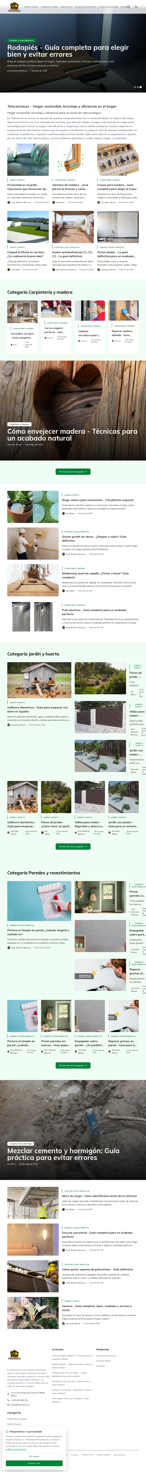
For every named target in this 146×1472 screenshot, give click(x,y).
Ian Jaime (11, 1164)
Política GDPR (87, 1455)
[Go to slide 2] (138, 87)
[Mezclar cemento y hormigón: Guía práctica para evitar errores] (73, 1130)
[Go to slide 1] (135, 87)
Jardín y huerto (67, 7)
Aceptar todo (34, 1463)
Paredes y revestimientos (85, 7)
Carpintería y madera (49, 7)
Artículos (57, 1349)
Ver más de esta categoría (71, 471)
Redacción (102, 1349)
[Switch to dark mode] (136, 6)
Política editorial (103, 1455)
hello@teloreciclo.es (20, 1404)
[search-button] (128, 6)
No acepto (34, 1456)
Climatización (126, 7)
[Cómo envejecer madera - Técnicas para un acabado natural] (73, 411)
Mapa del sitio (120, 1455)
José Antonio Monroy (17, 70)
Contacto (74, 1455)
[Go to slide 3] (141, 87)
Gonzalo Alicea (14, 444)
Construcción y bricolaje (108, 7)
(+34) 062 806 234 (19, 1400)
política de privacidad (16, 1449)
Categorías (14, 1412)
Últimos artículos (31, 7)
